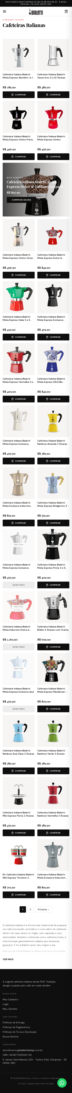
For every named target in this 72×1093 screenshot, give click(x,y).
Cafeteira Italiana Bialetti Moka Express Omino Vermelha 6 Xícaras (51, 139)
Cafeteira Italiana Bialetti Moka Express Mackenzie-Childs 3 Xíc (51, 692)
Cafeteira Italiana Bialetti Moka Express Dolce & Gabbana (51, 258)
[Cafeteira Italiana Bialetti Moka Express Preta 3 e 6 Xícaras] (53, 545)
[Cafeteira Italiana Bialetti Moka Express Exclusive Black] (53, 297)
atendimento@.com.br (23, 1050)
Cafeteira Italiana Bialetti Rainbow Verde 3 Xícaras (51, 752)
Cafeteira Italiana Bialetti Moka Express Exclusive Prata (16, 568)
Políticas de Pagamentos (16, 1027)
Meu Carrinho (10, 1008)
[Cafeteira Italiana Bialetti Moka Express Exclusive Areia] (19, 421)
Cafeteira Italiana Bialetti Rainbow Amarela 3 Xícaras (52, 442)
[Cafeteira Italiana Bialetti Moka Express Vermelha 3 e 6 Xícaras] (19, 359)
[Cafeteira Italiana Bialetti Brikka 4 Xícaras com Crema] (53, 607)
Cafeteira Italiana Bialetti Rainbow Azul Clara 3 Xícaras (18, 752)
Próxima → (44, 909)
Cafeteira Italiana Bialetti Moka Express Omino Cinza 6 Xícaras (18, 258)
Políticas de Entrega (14, 1022)
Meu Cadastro (10, 999)
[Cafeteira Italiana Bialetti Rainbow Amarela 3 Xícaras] (53, 421)
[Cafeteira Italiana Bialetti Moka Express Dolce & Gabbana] (53, 235)
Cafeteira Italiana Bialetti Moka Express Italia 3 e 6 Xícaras (16, 320)
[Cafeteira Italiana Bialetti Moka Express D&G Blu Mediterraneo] (53, 359)
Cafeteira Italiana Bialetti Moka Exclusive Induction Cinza (51, 878)
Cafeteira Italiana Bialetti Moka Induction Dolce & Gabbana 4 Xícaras (16, 630)
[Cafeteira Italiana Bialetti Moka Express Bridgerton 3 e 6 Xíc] (53, 483)
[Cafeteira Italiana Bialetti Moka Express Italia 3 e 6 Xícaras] (19, 297)
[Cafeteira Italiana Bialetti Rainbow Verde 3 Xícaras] (53, 731)
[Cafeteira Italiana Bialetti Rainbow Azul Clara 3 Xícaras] (19, 731)
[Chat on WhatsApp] (62, 1083)
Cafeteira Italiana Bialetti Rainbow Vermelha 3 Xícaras (52, 814)
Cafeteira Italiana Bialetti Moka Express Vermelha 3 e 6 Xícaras (18, 382)
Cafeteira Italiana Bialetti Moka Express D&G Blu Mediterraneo (51, 382)
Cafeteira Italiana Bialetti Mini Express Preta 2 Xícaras (18, 814)
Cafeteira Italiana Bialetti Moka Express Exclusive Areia (16, 444)
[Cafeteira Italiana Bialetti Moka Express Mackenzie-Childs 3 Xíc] (53, 669)
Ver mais (8, 959)
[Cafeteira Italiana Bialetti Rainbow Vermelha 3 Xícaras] (53, 793)
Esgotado (19, 585)
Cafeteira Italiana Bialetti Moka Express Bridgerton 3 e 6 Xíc (53, 506)
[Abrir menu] (4, 11)
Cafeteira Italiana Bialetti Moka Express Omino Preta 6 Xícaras (18, 139)
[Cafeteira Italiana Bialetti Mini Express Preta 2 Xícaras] (19, 793)
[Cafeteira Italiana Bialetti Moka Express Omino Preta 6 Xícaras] (19, 117)
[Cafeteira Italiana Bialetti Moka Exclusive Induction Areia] (19, 483)
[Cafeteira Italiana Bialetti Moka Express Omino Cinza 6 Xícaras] (19, 235)
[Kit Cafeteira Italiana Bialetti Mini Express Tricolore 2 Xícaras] (19, 855)
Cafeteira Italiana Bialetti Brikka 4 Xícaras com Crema (52, 628)
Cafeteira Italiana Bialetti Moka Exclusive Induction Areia (17, 506)
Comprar (20, 94)
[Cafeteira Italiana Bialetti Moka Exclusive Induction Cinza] (53, 855)
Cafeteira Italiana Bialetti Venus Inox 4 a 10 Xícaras (51, 76)
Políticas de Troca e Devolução (20, 1031)
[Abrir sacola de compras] (66, 11)
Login (6, 1004)
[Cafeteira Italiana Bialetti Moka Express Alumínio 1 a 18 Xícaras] (19, 55)
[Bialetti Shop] (35, 11)
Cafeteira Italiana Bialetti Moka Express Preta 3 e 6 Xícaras (51, 568)
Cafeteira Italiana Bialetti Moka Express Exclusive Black (51, 320)
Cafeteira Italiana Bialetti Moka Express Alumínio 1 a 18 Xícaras (18, 77)
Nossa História (10, 1036)
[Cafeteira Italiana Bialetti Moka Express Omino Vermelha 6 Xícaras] (53, 117)
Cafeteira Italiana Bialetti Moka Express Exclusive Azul (18, 690)
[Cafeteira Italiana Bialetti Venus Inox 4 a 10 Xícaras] (53, 55)
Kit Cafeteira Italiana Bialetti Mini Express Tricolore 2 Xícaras (18, 878)
